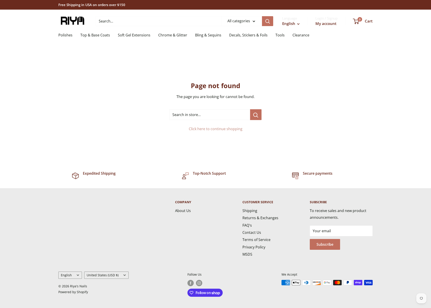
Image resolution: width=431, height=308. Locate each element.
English (66, 275)
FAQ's (247, 225)
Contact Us (251, 232)
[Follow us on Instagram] (199, 283)
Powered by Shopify (73, 292)
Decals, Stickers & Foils (248, 35)
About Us (183, 210)
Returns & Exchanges (260, 217)
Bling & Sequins (208, 35)
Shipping (249, 210)
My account (325, 23)
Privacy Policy (253, 247)
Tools (280, 35)
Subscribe (325, 244)
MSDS (247, 254)
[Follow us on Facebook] (190, 283)
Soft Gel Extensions (134, 35)
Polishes (65, 35)
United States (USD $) (103, 275)
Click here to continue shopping (215, 128)
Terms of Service (256, 239)
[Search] (267, 21)
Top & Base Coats (95, 35)
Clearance (300, 35)
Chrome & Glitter (172, 35)
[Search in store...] (256, 114)
